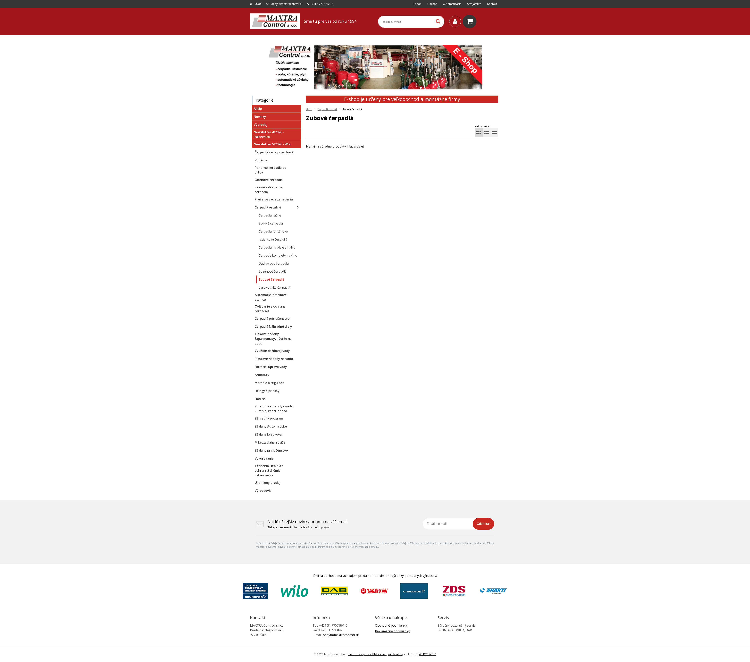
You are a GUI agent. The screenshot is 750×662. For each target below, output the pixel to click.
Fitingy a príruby (267, 391)
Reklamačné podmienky (392, 631)
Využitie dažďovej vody (272, 351)
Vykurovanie (264, 458)
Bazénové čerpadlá (273, 271)
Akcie (258, 108)
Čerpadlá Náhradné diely (273, 326)
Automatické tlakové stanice (271, 297)
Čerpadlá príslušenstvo (272, 318)
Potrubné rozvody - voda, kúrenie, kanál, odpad (274, 408)
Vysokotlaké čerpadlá (274, 287)
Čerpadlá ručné (270, 215)
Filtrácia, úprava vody (271, 367)
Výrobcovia (263, 490)
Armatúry (262, 375)
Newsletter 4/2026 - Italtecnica (269, 134)
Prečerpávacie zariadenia (274, 199)
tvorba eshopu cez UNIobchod (367, 654)
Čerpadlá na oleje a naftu (277, 247)
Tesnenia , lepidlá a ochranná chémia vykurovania (269, 470)
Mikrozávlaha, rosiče (270, 442)
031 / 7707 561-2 (322, 4)
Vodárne (261, 160)
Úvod (258, 4)
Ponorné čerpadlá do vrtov (270, 170)
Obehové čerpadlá (269, 180)
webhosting (395, 654)
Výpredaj (260, 125)
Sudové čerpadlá (271, 223)
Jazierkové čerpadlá (273, 239)
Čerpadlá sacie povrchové (274, 152)
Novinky (260, 117)
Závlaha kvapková (268, 434)
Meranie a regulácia (269, 383)
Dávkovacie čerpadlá (274, 263)
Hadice (260, 399)
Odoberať (483, 523)
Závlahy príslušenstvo (271, 450)
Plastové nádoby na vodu (274, 359)
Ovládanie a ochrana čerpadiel (270, 308)
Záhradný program (269, 418)
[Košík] (470, 21)
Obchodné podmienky (391, 625)
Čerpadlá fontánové (273, 231)
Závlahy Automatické (271, 426)
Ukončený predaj (267, 482)
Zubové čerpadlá (272, 279)
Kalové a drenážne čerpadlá (269, 189)
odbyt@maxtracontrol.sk (286, 4)
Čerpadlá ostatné (327, 109)
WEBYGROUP (427, 654)
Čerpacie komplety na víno (278, 255)
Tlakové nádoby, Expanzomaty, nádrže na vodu (273, 338)
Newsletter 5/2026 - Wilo (272, 144)
